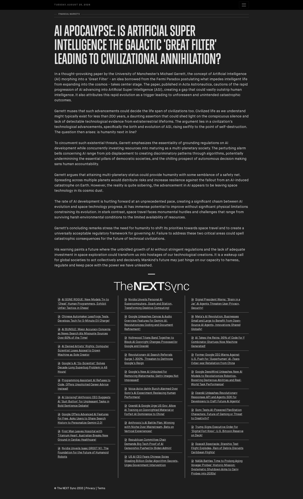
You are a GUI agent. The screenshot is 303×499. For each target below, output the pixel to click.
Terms (101, 488)
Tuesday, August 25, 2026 (72, 5)
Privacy (90, 488)
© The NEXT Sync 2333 (68, 488)
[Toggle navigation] (244, 4)
